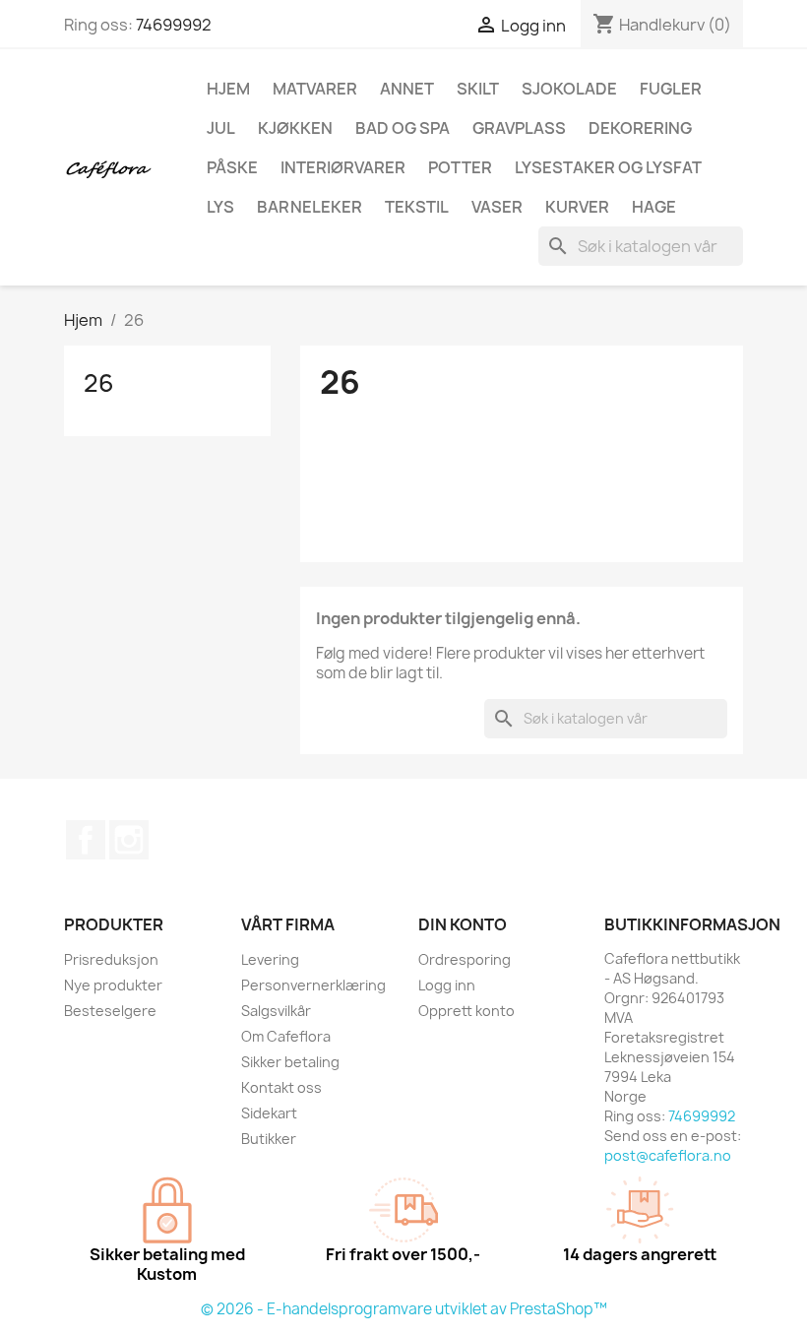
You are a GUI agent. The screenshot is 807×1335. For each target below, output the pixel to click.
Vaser (497, 207)
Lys (220, 207)
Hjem (228, 88)
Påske (232, 167)
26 (99, 383)
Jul (221, 128)
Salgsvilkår (276, 1010)
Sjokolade (569, 88)
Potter (460, 167)
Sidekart (269, 1113)
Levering (270, 959)
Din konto (462, 924)
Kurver (577, 207)
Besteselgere (110, 1010)
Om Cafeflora (286, 1036)
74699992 (174, 24)
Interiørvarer (342, 167)
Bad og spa (402, 128)
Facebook (85, 839)
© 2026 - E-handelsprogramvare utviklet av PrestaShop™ (404, 1309)
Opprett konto (466, 1010)
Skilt (478, 88)
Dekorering (640, 128)
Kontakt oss (281, 1087)
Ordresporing (464, 959)
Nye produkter (113, 985)
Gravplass (519, 128)
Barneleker (309, 207)
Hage (654, 207)
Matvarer (315, 88)
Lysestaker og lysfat (608, 167)
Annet (407, 88)
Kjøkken (295, 128)
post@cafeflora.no (667, 1155)
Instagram (129, 839)
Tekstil (417, 207)
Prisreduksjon (111, 959)
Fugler (671, 88)
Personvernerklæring (313, 985)
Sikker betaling (290, 1061)
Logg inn (446, 985)
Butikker (268, 1138)
